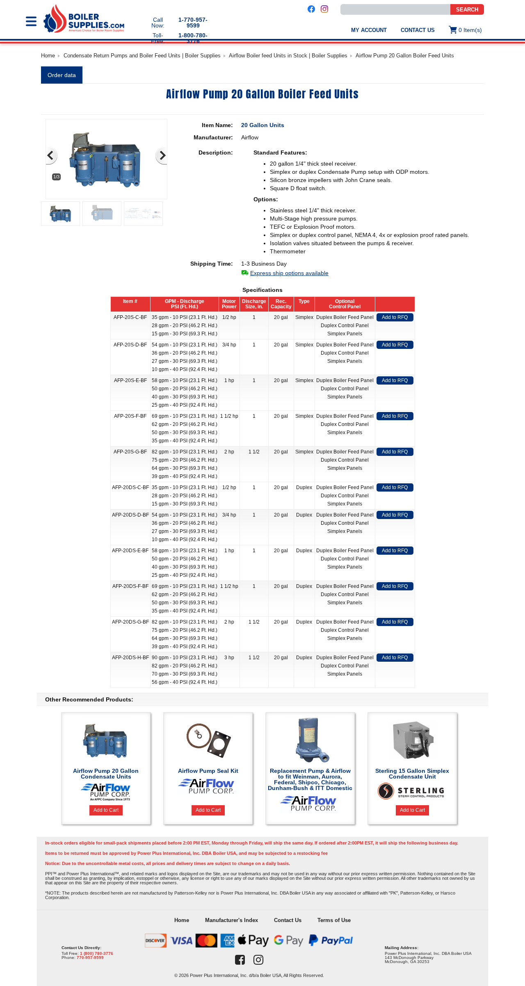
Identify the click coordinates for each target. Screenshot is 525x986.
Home (48, 55)
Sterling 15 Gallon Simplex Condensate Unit (412, 773)
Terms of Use (334, 920)
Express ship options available (289, 273)
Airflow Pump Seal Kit (208, 770)
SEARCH (467, 10)
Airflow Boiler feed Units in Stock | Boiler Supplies (288, 55)
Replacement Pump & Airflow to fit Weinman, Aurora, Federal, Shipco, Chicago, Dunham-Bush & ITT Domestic (310, 779)
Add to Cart (106, 810)
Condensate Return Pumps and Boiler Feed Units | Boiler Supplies (142, 55)
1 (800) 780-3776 (96, 953)
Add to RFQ (395, 317)
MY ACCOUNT (369, 30)
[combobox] (395, 9)
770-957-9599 (90, 957)
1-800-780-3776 (193, 38)
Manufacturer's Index (231, 920)
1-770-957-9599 (193, 22)
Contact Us (418, 30)
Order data (62, 75)
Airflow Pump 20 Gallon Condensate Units (106, 773)
